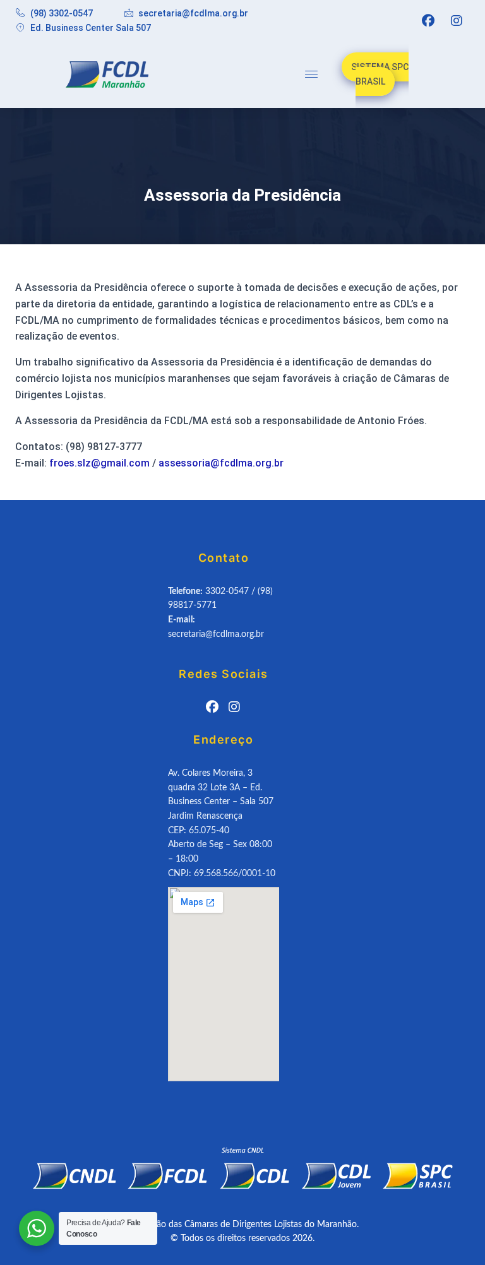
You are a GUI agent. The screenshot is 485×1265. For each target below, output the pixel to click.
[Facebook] (428, 20)
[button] (311, 74)
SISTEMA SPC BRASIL (380, 74)
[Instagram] (456, 20)
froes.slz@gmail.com (99, 463)
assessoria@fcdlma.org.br (221, 463)
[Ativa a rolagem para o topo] (460, 1240)
